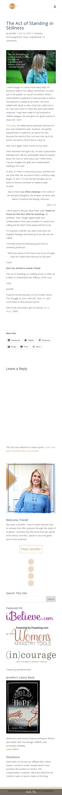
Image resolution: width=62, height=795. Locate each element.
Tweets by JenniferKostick (18, 669)
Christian (38, 33)
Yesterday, (11, 125)
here (44, 298)
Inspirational (35, 37)
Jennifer (12, 33)
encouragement (14, 37)
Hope (25, 37)
